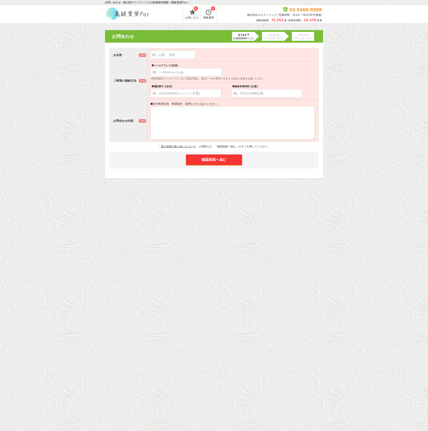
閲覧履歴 (208, 13)
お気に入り (192, 13)
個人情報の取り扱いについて (178, 146)
